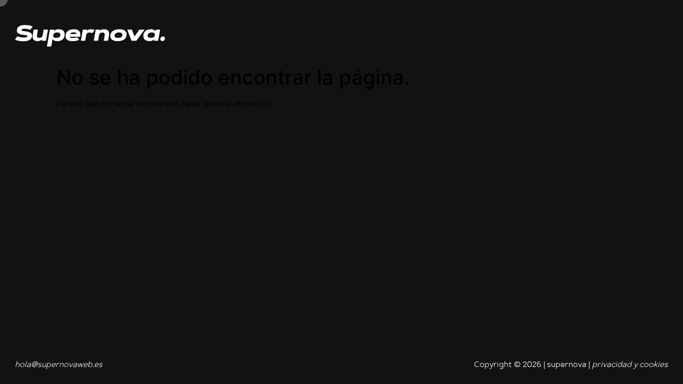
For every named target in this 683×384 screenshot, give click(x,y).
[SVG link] (90, 35)
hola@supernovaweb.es (58, 365)
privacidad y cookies (630, 365)
